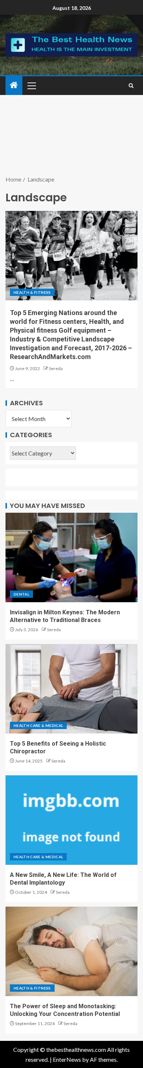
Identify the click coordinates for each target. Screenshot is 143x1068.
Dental (21, 594)
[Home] (14, 85)
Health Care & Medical (38, 725)
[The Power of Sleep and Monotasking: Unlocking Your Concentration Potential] (72, 951)
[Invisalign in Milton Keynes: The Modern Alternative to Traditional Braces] (72, 557)
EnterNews (67, 1059)
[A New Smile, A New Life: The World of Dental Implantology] (72, 820)
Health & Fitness (32, 292)
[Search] (131, 85)
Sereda (56, 368)
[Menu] (31, 85)
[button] (31, 85)
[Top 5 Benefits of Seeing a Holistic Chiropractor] (72, 689)
